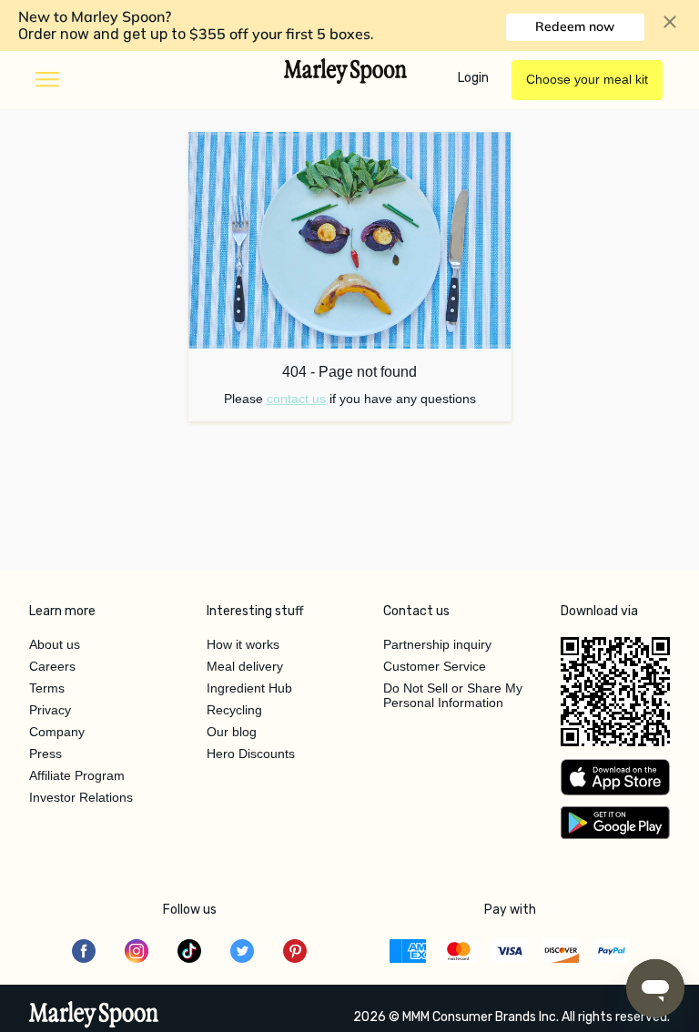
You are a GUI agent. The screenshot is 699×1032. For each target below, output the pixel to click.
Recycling (234, 710)
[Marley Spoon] (94, 1016)
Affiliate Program (77, 775)
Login (473, 78)
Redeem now (574, 26)
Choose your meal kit (587, 79)
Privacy (50, 710)
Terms (47, 688)
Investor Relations (81, 797)
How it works (243, 644)
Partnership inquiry (437, 644)
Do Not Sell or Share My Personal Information (452, 695)
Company (57, 731)
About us (54, 644)
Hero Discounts (251, 753)
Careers (52, 666)
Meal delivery (245, 666)
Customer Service (434, 666)
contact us (296, 398)
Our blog (232, 731)
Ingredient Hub (249, 688)
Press (45, 753)
